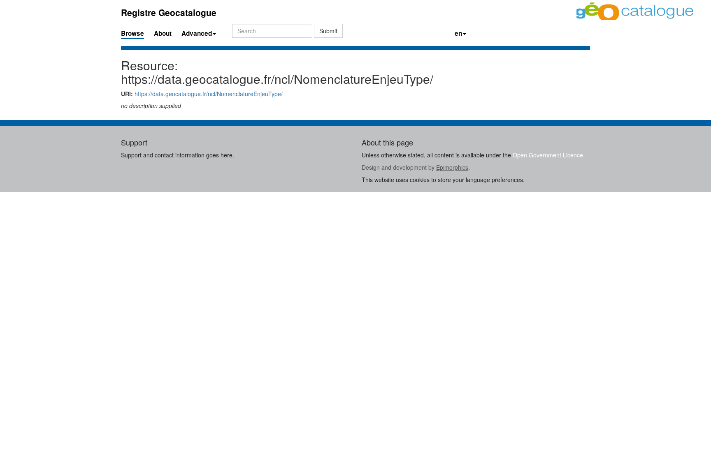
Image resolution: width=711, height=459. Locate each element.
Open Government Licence (548, 155)
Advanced (196, 33)
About (163, 33)
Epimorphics (452, 167)
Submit (328, 31)
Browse (132, 33)
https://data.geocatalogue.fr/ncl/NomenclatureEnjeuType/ (209, 94)
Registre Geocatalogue (168, 12)
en (458, 33)
